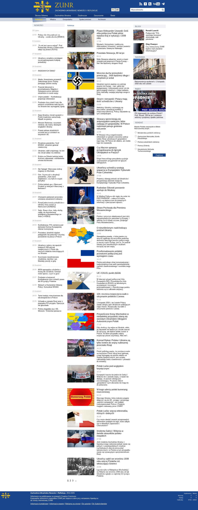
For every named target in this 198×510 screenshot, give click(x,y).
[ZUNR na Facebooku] (145, 4)
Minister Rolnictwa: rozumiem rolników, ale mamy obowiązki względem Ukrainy (49, 125)
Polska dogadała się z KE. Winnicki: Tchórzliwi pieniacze (49, 310)
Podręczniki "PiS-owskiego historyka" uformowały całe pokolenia (153, 36)
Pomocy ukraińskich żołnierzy (148, 142)
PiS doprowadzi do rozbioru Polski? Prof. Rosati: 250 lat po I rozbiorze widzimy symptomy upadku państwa (149, 115)
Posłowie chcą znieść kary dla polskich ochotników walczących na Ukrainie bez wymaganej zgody (51, 104)
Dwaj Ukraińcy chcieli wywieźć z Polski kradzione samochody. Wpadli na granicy (50, 117)
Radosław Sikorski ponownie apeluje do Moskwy (111, 189)
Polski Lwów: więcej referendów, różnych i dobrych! (112, 412)
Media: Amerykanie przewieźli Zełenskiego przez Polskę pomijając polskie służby (49, 81)
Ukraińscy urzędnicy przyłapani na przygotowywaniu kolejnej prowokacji (50, 60)
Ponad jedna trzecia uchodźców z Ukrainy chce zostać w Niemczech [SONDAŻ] (51, 205)
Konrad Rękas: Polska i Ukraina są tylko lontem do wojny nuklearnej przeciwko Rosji (113, 342)
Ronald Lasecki (152, 31)
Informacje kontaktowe (39, 504)
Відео (138, 89)
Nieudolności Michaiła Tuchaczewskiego (146, 150)
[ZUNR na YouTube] (156, 4)
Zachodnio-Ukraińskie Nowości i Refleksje (76, 11)
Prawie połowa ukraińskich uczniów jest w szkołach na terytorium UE (48, 132)
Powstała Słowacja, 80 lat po (110, 53)
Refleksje (70, 26)
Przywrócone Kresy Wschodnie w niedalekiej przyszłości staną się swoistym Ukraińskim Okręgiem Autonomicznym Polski (113, 317)
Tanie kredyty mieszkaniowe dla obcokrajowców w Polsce (50, 297)
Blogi (138, 26)
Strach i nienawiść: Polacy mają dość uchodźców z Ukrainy (112, 100)
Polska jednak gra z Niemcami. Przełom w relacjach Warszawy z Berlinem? (51, 186)
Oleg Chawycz (152, 44)
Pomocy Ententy (144, 146)
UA (117, 10)
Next (162, 103)
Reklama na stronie (72, 504)
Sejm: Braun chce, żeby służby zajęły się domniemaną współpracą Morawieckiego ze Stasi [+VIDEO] (50, 213)
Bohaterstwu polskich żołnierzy (149, 133)
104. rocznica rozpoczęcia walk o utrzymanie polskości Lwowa (112, 295)
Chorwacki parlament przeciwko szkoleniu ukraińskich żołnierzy (50, 198)
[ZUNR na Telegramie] (163, 4)
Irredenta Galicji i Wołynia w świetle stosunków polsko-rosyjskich (110, 433)
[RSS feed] (140, 4)
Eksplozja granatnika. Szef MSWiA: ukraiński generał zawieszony (48, 145)
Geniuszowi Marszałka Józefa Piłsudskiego (148, 137)
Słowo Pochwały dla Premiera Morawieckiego (111, 209)
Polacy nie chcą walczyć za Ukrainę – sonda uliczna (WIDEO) (51, 36)
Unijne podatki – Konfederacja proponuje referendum (49, 98)
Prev (137, 103)
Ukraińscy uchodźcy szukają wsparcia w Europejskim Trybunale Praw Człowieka (113, 170)
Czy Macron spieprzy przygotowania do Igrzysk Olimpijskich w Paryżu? (109, 150)
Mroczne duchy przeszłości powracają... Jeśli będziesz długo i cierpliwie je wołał (113, 75)
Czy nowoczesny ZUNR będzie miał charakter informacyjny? (155, 49)
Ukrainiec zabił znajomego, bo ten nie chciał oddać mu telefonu (51, 152)
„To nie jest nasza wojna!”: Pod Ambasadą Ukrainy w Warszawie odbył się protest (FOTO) (51, 48)
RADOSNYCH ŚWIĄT (46, 71)
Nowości (38, 25)
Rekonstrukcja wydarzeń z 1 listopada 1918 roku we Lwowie (149, 83)
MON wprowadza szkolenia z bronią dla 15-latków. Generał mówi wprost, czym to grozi (49, 272)
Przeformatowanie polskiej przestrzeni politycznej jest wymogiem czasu (109, 253)
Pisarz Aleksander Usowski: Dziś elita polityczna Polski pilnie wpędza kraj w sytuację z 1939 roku (112, 34)
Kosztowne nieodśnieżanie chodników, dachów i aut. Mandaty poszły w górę (48, 259)
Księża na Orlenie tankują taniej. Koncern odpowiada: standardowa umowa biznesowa (51, 158)
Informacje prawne (57, 504)
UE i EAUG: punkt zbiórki (109, 273)
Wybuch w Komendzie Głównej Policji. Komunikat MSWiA (50, 286)
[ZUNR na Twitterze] (149, 4)
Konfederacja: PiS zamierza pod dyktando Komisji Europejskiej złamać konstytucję (50, 227)
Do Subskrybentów (99, 504)
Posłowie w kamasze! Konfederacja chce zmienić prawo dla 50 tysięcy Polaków (51, 279)
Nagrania (140, 57)
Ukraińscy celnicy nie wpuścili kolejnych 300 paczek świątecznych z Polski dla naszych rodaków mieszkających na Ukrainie (51, 249)
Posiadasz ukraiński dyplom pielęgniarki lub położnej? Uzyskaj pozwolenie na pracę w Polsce (51, 235)
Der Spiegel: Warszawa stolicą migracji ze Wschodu (50, 170)
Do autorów (86, 504)
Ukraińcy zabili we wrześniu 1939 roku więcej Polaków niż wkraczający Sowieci (113, 461)
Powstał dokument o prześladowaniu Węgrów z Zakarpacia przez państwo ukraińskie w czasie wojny (48, 90)
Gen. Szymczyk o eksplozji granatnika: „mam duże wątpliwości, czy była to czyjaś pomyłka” (50, 178)
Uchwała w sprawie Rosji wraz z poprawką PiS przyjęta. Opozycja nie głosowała (51, 303)
